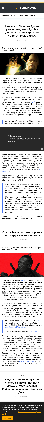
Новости (5, 15)
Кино (22, 22)
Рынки (20, 15)
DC (33, 102)
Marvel (23, 280)
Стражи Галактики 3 (27, 361)
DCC (39, 321)
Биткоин (13, 15)
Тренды (32, 15)
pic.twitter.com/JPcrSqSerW (15, 327)
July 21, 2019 (33, 331)
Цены (26, 15)
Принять (7, 418)
